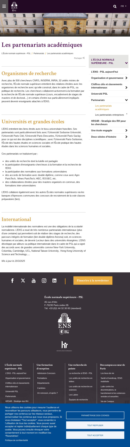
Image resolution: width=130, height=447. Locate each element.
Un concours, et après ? (47, 393)
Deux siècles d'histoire (103, 136)
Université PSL (99, 93)
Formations (42, 378)
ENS (14, 6)
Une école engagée (101, 130)
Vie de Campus (107, 401)
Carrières (41, 388)
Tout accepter (95, 435)
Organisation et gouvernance (107, 78)
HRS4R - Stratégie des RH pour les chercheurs (108, 123)
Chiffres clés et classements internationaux (106, 86)
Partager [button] (78, 58)
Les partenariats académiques (103, 107)
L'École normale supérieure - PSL (16, 53)
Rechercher (114, 6)
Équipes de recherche (78, 400)
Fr (122, 6)
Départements (43, 383)
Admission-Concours (46, 373)
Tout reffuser (95, 425)
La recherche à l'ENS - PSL (80, 373)
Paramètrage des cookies (95, 415)
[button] (4, 6)
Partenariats (39, 53)
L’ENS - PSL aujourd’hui (104, 71)
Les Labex (73, 395)
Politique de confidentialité (16, 440)
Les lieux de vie (107, 373)
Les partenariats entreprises (109, 114)
